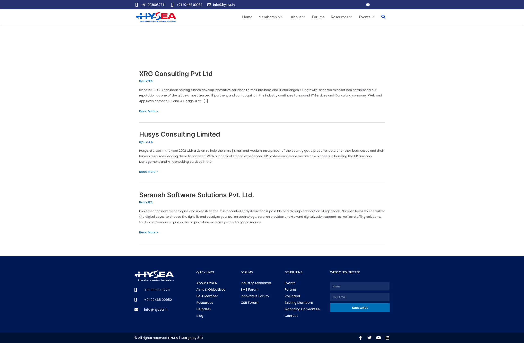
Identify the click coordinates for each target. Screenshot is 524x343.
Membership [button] (269, 17)
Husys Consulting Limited (179, 134)
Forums (318, 17)
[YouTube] (368, 5)
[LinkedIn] (384, 5)
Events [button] (364, 17)
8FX (200, 337)
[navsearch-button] (383, 17)
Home (247, 17)
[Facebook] (360, 5)
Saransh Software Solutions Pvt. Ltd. (196, 195)
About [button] (296, 17)
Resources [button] (339, 17)
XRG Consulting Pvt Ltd (176, 74)
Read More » (148, 110)
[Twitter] (376, 5)
